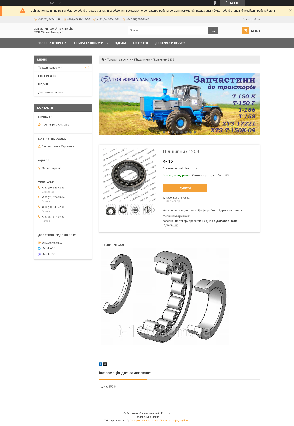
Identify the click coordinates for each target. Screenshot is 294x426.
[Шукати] (213, 30)
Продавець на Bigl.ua (147, 417)
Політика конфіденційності (175, 420)
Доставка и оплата (170, 43)
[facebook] (100, 364)
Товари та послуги (88, 43)
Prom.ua (166, 413)
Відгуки (120, 43)
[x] (105, 364)
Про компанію (47, 75)
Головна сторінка (52, 43)
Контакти (140, 43)
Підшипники (142, 59)
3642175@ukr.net (52, 242)
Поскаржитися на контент (144, 420)
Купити (185, 188)
